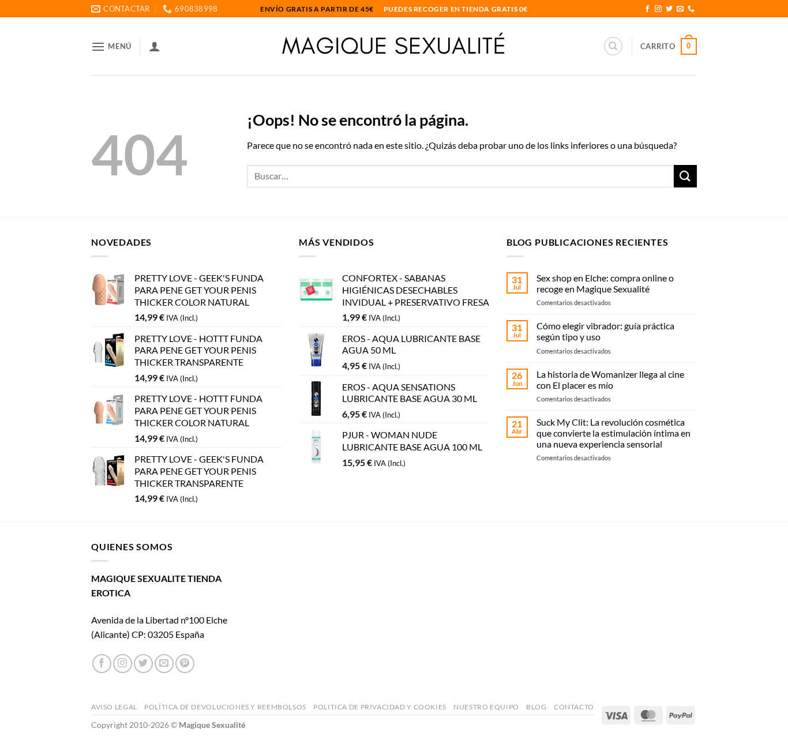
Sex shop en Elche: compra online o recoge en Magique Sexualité (605, 283)
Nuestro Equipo (486, 707)
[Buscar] (613, 46)
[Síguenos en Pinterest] (184, 663)
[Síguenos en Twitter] (669, 9)
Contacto (574, 707)
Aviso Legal (114, 707)
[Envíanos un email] (680, 9)
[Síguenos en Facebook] (647, 9)
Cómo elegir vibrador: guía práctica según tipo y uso (605, 331)
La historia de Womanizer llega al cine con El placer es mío (610, 379)
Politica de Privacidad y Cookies (379, 707)
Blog (536, 707)
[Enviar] (685, 176)
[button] (111, 46)
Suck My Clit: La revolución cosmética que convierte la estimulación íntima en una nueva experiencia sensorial (613, 432)
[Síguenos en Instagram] (658, 9)
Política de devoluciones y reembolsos (225, 707)
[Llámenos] (691, 9)
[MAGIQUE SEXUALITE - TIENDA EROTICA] (394, 46)
